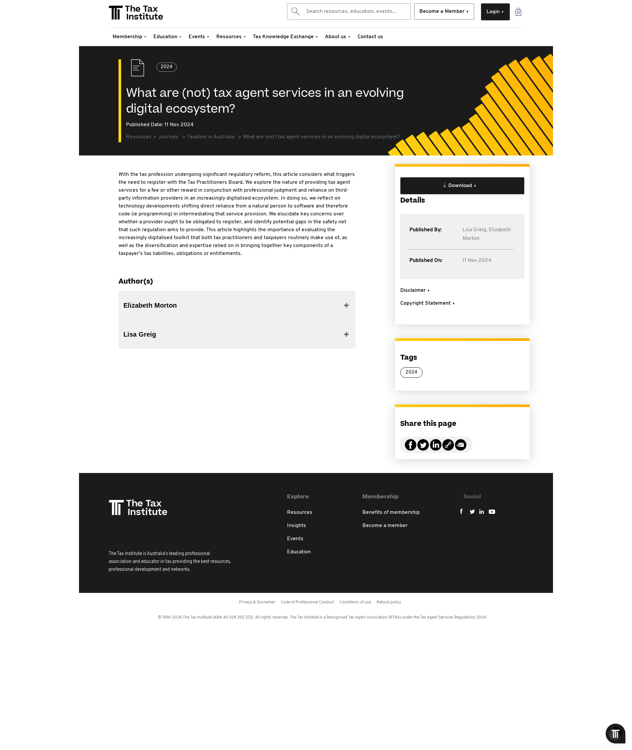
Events (197, 37)
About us (335, 37)
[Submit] (295, 11)
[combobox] (349, 11)
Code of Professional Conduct (307, 602)
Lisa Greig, (474, 230)
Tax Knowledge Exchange (283, 37)
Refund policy (389, 602)
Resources (229, 37)
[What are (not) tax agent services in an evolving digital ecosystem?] (448, 448)
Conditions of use (355, 602)
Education (165, 37)
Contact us (370, 37)
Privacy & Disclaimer (257, 602)
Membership (127, 37)
